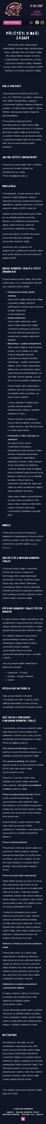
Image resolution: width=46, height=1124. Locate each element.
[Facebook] (23, 1119)
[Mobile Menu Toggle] (31, 22)
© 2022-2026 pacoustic (23, 1109)
